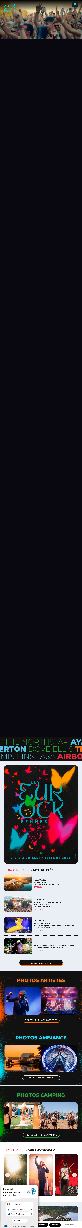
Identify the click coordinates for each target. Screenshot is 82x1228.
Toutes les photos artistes (41, 1020)
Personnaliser (69, 1225)
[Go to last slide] (7, 1058)
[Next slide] (74, 1001)
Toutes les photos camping (41, 1135)
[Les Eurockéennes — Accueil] (16, 11)
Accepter (42, 1225)
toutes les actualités (41, 963)
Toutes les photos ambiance (41, 1077)
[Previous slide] (7, 1001)
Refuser (55, 1225)
